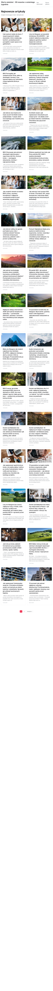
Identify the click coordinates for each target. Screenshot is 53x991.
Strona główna (47, 3)
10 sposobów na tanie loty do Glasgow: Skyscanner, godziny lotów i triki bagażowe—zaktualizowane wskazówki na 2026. (39, 313)
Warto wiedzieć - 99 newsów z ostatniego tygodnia (18, 3)
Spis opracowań (40, 3)
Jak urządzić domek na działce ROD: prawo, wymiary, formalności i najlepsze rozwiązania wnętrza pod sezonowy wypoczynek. (13, 195)
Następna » (29, 611)
